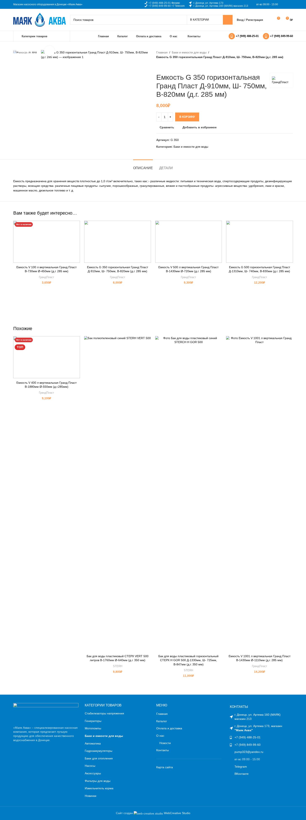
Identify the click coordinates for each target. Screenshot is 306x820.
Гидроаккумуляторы (98, 750)
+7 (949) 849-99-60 (159, 5)
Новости (165, 743)
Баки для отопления (99, 758)
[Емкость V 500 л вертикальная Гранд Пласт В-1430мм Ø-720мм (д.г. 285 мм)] (188, 242)
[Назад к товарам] (163, 66)
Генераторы (93, 721)
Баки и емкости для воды (189, 52)
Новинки (90, 795)
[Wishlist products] (269, 20)
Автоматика (93, 743)
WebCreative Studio (177, 813)
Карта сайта (164, 767)
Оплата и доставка (169, 728)
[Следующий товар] (168, 66)
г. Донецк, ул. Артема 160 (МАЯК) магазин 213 (220, 5)
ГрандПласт (46, 277)
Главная (162, 52)
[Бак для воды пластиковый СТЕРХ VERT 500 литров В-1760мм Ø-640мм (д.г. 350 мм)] (117, 494)
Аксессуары (93, 773)
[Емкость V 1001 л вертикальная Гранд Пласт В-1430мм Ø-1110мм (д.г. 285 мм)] (259, 494)
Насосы (90, 765)
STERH (117, 666)
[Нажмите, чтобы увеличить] (49, 51)
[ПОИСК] (228, 20)
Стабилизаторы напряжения (104, 713)
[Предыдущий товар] (158, 66)
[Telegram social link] (290, 4)
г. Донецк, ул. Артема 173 (208, 2)
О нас (160, 735)
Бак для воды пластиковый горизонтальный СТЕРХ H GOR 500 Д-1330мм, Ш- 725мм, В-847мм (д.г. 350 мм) (188, 660)
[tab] (143, 165)
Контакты (162, 750)
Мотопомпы (93, 728)
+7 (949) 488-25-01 (159, 2)
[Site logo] (39, 19)
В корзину (187, 116)
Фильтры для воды (97, 781)
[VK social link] (284, 4)
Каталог (161, 721)
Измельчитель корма (99, 788)
